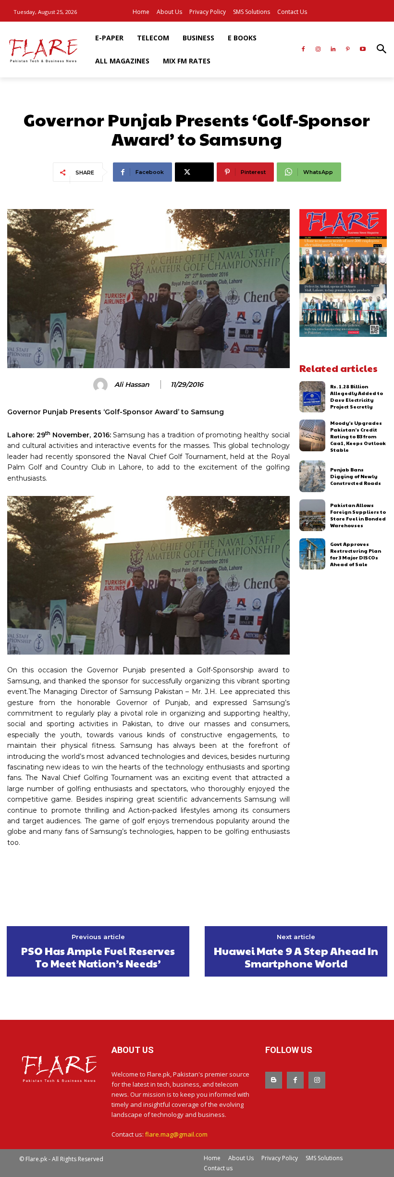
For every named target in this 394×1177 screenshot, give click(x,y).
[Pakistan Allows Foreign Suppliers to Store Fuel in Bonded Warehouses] (312, 515)
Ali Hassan (131, 385)
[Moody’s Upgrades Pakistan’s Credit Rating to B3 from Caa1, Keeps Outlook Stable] (312, 435)
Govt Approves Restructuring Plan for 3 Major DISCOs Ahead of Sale (355, 554)
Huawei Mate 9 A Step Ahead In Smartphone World (296, 957)
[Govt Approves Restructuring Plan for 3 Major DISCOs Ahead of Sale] (312, 554)
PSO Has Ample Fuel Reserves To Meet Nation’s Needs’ (98, 957)
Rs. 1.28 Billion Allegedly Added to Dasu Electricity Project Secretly (356, 396)
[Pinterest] (347, 49)
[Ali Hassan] (102, 385)
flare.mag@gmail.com (176, 1134)
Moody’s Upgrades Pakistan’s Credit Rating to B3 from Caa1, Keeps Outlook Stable (358, 436)
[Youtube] (362, 49)
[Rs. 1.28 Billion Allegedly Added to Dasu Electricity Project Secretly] (312, 397)
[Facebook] (303, 49)
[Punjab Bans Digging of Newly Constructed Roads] (312, 476)
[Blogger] (273, 1080)
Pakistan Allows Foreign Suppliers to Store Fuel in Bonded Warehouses (358, 515)
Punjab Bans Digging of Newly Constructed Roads (355, 476)
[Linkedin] (333, 49)
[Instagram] (318, 49)
